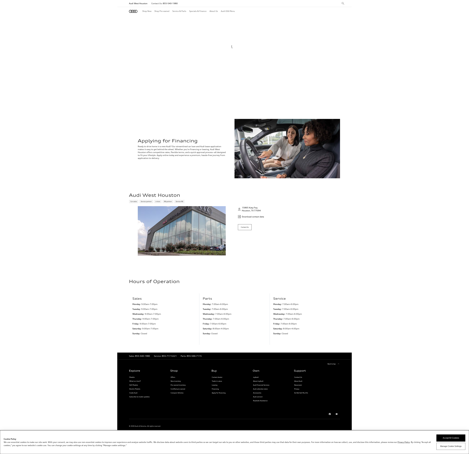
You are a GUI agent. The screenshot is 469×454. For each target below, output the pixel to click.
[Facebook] (329, 414)
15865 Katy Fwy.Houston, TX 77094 (251, 209)
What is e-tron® (135, 381)
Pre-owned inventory (178, 385)
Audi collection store (260, 389)
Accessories (257, 393)
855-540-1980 (170, 3)
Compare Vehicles (177, 393)
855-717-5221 (169, 356)
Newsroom (298, 385)
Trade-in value (217, 381)
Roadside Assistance (260, 401)
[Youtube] (336, 414)
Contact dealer (217, 377)
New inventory (176, 381)
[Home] (133, 11)
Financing (215, 389)
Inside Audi (133, 393)
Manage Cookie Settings (451, 446)
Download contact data (253, 216)
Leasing (214, 385)
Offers (173, 377)
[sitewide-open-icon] (342, 3)
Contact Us (298, 377)
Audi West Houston (138, 3)
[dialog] (234, 442)
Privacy (296, 389)
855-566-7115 (194, 356)
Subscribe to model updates (139, 397)
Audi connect (257, 397)
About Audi (298, 381)
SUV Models (133, 385)
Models (132, 377)
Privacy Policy (404, 442)
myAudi (256, 377)
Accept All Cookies (451, 438)
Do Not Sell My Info (301, 393)
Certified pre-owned (178, 389)
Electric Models (134, 389)
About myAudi (258, 381)
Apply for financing (219, 393)
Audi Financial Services (261, 385)
